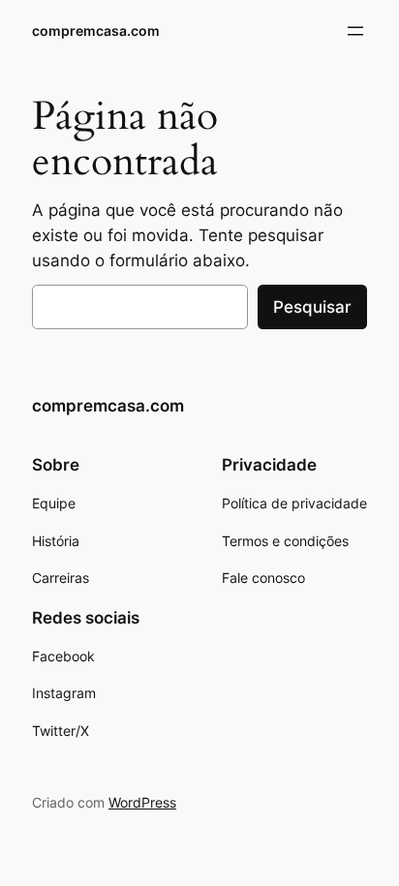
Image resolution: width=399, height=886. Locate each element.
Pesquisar (312, 307)
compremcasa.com (96, 30)
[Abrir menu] (355, 31)
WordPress (142, 802)
